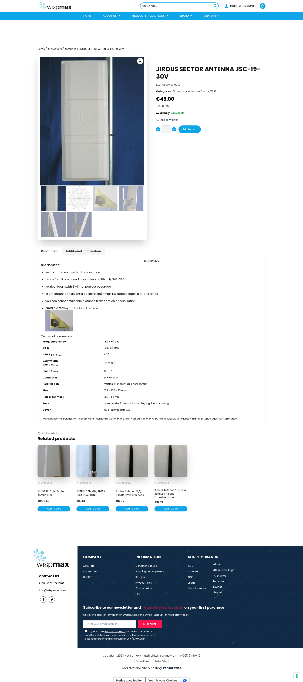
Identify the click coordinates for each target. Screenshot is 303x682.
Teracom (218, 581)
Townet (217, 587)
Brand (184, 16)
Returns (140, 577)
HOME (87, 16)
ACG (190, 566)
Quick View (54, 475)
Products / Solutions (148, 16)
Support (210, 16)
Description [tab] (50, 251)
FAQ (138, 594)
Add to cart (190, 129)
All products (55, 49)
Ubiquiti (217, 592)
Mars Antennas (197, 588)
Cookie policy (144, 588)
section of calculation (120, 301)
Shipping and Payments (150, 571)
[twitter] (52, 599)
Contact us (90, 571)
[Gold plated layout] (153, 320)
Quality (87, 577)
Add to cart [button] (54, 508)
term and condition (115, 631)
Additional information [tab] (83, 251)
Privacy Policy (144, 582)
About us (110, 16)
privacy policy (111, 635)
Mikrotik (217, 564)
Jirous (191, 582)
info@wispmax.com (52, 590)
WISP (213, 91)
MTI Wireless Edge (223, 570)
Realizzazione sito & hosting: (151, 668)
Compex (193, 571)
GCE (190, 577)
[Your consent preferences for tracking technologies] (297, 676)
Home (41, 49)
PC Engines (219, 575)
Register (248, 6)
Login (233, 6)
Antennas (70, 49)
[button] (140, 61)
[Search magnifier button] (215, 6)
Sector (205, 91)
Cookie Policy (160, 661)
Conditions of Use (146, 566)
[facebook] (43, 599)
